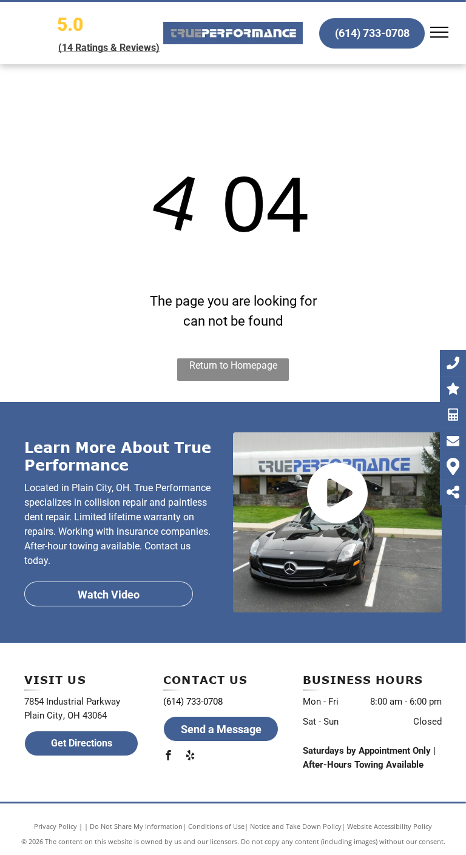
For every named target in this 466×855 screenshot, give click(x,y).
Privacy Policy (55, 826)
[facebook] (168, 757)
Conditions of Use (216, 826)
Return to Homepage (233, 365)
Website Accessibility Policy (389, 826)
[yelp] (190, 757)
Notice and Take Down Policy (296, 826)
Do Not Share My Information (136, 826)
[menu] (439, 32)
